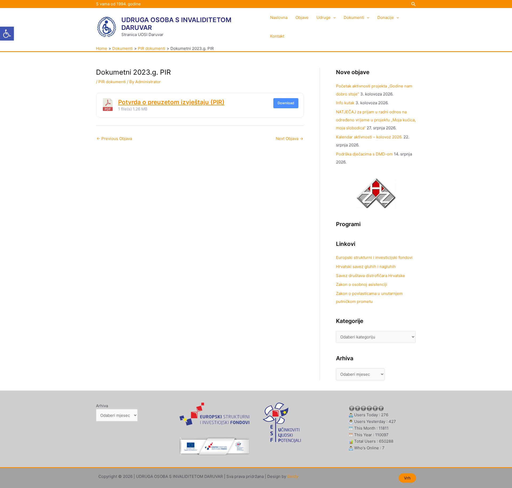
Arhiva (102, 405)
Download (286, 103)
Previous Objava (114, 138)
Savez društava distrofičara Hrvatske (370, 275)
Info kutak (345, 102)
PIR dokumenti (112, 81)
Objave (302, 17)
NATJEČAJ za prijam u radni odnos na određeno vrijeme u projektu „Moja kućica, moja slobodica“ (376, 119)
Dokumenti (354, 17)
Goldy (292, 476)
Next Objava (289, 138)
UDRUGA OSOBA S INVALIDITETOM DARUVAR (176, 23)
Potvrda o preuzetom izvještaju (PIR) (171, 102)
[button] (7, 34)
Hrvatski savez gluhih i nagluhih (366, 266)
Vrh (407, 478)
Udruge (324, 17)
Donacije (385, 17)
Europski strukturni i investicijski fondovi (374, 257)
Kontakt (277, 36)
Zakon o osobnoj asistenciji (361, 284)
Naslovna (278, 17)
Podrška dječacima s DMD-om (364, 154)
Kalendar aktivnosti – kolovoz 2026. (369, 136)
